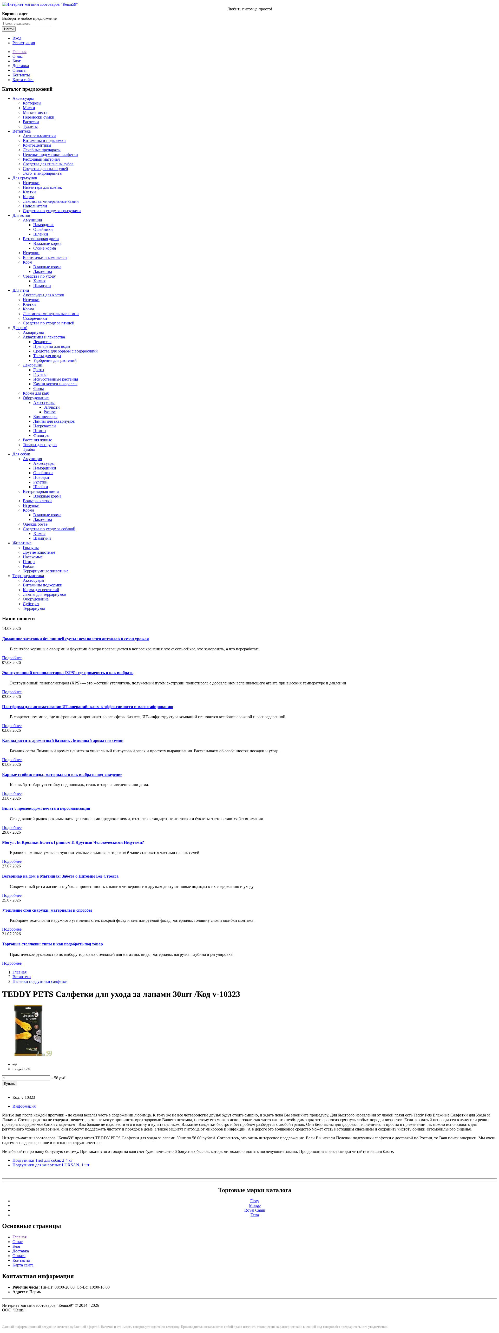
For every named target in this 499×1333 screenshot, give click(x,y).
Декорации (32, 365)
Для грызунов (24, 178)
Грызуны (31, 547)
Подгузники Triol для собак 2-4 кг (42, 1160)
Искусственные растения (55, 379)
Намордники (44, 468)
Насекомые (33, 557)
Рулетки (40, 482)
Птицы (29, 561)
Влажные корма (47, 243)
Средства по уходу (39, 276)
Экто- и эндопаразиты (42, 173)
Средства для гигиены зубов (48, 164)
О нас (17, 56)
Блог (16, 61)
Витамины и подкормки (44, 140)
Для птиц (20, 290)
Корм (27, 262)
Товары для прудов (40, 444)
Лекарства (42, 341)
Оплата (18, 70)
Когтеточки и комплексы (45, 257)
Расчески (31, 122)
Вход (16, 38)
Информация (24, 1106)
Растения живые (37, 440)
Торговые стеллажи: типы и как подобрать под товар (52, 944)
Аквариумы (33, 332)
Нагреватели (44, 426)
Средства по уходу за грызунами (52, 210)
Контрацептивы (37, 145)
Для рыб (19, 327)
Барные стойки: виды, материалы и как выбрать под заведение (62, 774)
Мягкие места (35, 112)
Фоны (38, 388)
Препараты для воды (51, 346)
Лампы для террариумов (44, 594)
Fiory (254, 1201)
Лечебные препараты (42, 150)
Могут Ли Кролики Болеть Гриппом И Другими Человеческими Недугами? (73, 842)
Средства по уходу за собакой (49, 529)
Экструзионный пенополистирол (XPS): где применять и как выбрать (67, 672)
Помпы (39, 430)
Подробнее (12, 658)
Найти (9, 29)
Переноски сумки (38, 117)
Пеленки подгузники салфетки (50, 154)
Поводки (41, 477)
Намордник (43, 225)
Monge (255, 1205)
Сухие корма (44, 248)
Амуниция (32, 220)
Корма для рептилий (41, 589)
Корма (28, 196)
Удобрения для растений (55, 360)
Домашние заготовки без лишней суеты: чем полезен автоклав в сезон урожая (75, 639)
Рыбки (29, 566)
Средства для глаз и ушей (45, 168)
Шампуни (42, 285)
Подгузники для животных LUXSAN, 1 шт (50, 1165)
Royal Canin (254, 1210)
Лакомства (42, 271)
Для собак (21, 454)
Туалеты (30, 126)
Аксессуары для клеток (43, 295)
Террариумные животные (45, 571)
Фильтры (41, 435)
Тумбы (29, 449)
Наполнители (35, 206)
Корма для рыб (36, 393)
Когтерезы (32, 103)
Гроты (38, 370)
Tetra (255, 1215)
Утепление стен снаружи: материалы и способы (47, 910)
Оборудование (36, 398)
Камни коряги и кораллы (55, 384)
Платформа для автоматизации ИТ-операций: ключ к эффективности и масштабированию (87, 706)
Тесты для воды (47, 356)
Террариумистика (28, 575)
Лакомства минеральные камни (51, 201)
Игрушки (31, 182)
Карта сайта (23, 79)
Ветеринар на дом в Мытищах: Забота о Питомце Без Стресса (60, 876)
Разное (50, 412)
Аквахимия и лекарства (44, 337)
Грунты (40, 374)
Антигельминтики (39, 136)
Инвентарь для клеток (42, 187)
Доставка (20, 65)
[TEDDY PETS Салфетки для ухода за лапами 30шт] (28, 1055)
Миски (29, 108)
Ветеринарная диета (41, 239)
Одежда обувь (35, 524)
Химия (39, 281)
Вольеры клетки (37, 501)
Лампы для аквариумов (54, 421)
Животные (21, 543)
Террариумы (34, 608)
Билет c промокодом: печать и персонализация (46, 808)
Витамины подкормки (42, 585)
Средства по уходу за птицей (48, 323)
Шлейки (40, 234)
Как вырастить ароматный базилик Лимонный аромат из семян (62, 740)
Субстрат (31, 604)
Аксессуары (23, 98)
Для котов (21, 215)
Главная (19, 51)
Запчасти (52, 407)
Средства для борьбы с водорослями (65, 351)
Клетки (29, 192)
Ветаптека (21, 131)
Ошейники (43, 229)
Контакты (21, 75)
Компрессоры (45, 416)
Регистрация (23, 43)
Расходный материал (41, 159)
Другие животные (39, 552)
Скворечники (35, 318)
